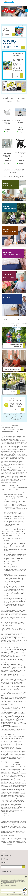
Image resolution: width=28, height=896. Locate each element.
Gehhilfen (6, 563)
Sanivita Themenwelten (14, 470)
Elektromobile (15, 678)
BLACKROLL (8, 516)
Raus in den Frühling (10, 392)
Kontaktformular (7, 835)
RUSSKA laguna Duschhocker (7, 152)
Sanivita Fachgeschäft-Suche (10, 748)
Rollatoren (6, 540)
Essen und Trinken (16, 719)
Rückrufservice (8, 837)
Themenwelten (20, 842)
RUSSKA (14, 516)
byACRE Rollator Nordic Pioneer (20, 121)
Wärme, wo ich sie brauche (12, 369)
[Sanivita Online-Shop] (7, 3)
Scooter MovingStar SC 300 (18, 60)
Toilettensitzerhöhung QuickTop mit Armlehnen (7, 122)
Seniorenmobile (8, 552)
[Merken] (7, 134)
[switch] (25, 894)
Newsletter (9, 844)
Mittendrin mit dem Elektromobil (16, 345)
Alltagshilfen (7, 574)
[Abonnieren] (22, 409)
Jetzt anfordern (7, 34)
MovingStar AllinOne (20, 152)
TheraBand (21, 516)
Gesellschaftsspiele (18, 729)
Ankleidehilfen (6, 725)
